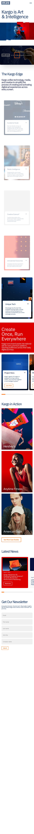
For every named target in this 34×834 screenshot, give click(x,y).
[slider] (17, 394)
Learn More (9, 385)
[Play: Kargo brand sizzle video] (17, 55)
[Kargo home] (6, 3)
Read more (8, 583)
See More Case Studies (11, 540)
